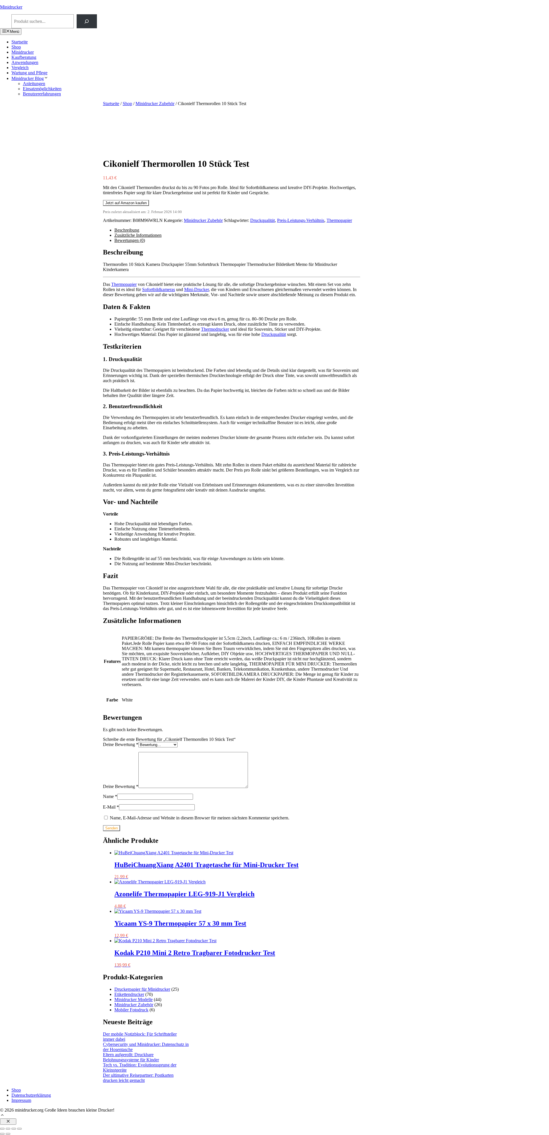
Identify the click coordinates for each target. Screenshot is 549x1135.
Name (110, 796)
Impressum (21, 1100)
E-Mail (111, 807)
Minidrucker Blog (27, 78)
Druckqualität (262, 220)
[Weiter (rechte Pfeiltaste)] (8, 1134)
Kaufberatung (23, 57)
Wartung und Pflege (29, 72)
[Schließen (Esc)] (19, 1129)
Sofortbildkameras (158, 289)
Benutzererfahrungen (42, 93)
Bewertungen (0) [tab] (129, 240)
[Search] (87, 21)
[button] (2, 1115)
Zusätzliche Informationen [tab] (138, 235)
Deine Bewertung (120, 744)
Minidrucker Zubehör (155, 103)
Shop (16, 47)
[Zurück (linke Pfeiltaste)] (2, 1134)
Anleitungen (34, 83)
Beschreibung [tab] (126, 230)
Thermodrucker (215, 329)
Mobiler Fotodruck (131, 1009)
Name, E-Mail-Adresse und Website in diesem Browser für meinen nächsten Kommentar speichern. (199, 817)
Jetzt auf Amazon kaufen (126, 203)
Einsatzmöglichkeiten (42, 88)
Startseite (19, 41)
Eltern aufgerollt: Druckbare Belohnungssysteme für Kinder (131, 1057)
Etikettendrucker (129, 994)
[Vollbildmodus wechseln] (8, 1129)
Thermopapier (339, 220)
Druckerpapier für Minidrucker (142, 989)
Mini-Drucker (196, 289)
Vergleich (20, 67)
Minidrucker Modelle (133, 999)
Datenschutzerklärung (31, 1095)
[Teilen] (13, 1129)
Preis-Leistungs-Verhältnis (300, 220)
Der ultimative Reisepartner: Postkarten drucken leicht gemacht (138, 1078)
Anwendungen (24, 62)
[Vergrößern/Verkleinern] (2, 1129)
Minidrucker (11, 7)
